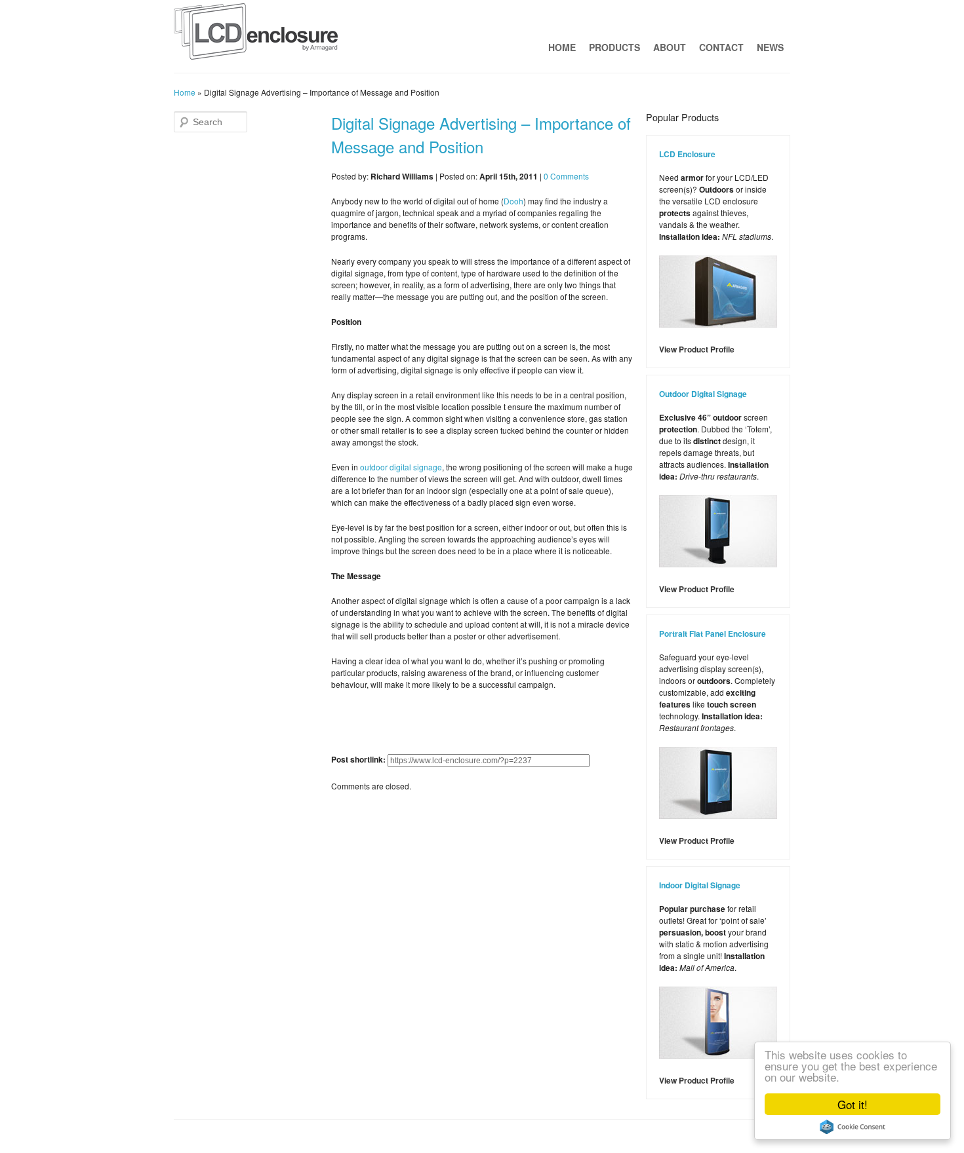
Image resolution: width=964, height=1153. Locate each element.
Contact (721, 47)
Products (614, 47)
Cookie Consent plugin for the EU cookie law (852, 1127)
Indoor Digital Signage (699, 885)
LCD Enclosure (687, 154)
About (669, 47)
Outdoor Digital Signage (703, 394)
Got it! (852, 1104)
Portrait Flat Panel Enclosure (712, 633)
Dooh (513, 200)
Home (562, 47)
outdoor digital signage (401, 466)
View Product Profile (696, 349)
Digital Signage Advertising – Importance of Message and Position (481, 134)
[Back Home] (256, 35)
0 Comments (566, 175)
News (770, 47)
